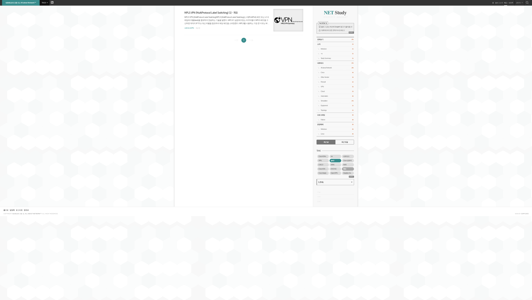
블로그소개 (499, 3)
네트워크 (335, 63)
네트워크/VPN (189, 28)
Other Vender (337, 77)
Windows (337, 129)
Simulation (337, 101)
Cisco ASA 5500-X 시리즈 (324, 169)
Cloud (337, 91)
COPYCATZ (525, 213)
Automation (337, 96)
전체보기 (335, 39)
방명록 (511, 3)
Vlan (344, 169)
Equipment (337, 106)
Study (335, 12)
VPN (337, 87)
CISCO (321, 165)
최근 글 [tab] (326, 142)
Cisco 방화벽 (347, 161)
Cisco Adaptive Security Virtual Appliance (324, 173)
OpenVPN (334, 173)
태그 (505, 3)
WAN (332, 165)
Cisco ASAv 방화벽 (324, 156)
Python (337, 120)
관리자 (518, 3)
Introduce (337, 49)
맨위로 (26, 210)
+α (337, 54)
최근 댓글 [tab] (345, 142)
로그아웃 (19, 210)
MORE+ (351, 32)
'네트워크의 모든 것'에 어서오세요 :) (333, 30)
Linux (337, 134)
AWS (344, 165)
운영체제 (335, 124)
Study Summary (337, 58)
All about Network (337, 68)
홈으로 (5, 210)
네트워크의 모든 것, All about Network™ (21, 3)
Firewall (337, 82)
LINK (320, 182)
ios (332, 156)
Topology (337, 110)
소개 (335, 44)
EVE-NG (333, 169)
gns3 (332, 161)
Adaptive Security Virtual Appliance (348, 173)
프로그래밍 (335, 115)
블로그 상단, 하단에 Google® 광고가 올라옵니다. (337, 27)
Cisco (337, 72)
